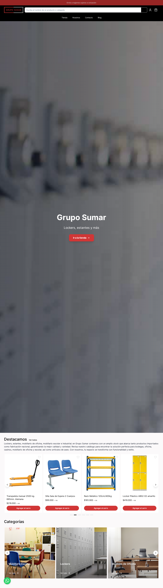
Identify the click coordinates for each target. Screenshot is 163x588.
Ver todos (33, 440)
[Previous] (7, 484)
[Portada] (13, 10)
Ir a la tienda (79, 237)
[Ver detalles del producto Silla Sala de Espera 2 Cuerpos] (23, 473)
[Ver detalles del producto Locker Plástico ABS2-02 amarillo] (101, 473)
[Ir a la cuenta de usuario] (150, 9)
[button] (39, 457)
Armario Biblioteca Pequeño (136, 496)
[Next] (155, 484)
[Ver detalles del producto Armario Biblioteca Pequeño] (139, 473)
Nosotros (76, 17)
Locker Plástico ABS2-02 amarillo (100, 496)
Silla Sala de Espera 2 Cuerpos (21, 496)
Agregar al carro (23, 508)
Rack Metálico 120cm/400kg (59, 496)
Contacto (89, 17)
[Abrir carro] (155, 9)
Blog (99, 17)
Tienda (64, 17)
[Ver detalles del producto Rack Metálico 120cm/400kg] (62, 473)
